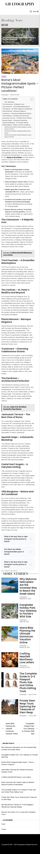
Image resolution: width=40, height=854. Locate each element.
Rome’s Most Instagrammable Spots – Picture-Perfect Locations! (18, 39)
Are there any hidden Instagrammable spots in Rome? (18, 132)
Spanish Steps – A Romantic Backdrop (14, 120)
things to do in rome (11, 571)
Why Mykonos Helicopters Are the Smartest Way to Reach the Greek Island (28, 586)
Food (3, 824)
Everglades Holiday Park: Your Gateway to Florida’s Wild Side (28, 610)
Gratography (20, 4)
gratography (4, 94)
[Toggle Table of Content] (31, 99)
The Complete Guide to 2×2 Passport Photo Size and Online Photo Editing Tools (28, 682)
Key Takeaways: (10, 102)
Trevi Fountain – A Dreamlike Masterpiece (16, 106)
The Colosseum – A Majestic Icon (13, 104)
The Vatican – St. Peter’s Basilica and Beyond (17, 109)
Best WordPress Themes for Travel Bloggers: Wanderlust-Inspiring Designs (17, 806)
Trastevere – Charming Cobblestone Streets (16, 113)
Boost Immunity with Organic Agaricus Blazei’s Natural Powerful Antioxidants (17, 783)
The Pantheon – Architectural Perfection (15, 116)
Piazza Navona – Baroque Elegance (14, 111)
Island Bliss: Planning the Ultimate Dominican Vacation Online (27, 635)
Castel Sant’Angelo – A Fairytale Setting (15, 122)
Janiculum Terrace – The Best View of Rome (17, 118)
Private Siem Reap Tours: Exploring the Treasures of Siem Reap (28, 706)
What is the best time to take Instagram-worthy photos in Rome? (18, 128)
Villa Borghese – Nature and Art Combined (16, 125)
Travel (3, 829)
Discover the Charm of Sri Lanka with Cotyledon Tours (18, 813)
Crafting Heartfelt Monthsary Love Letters (27, 658)
